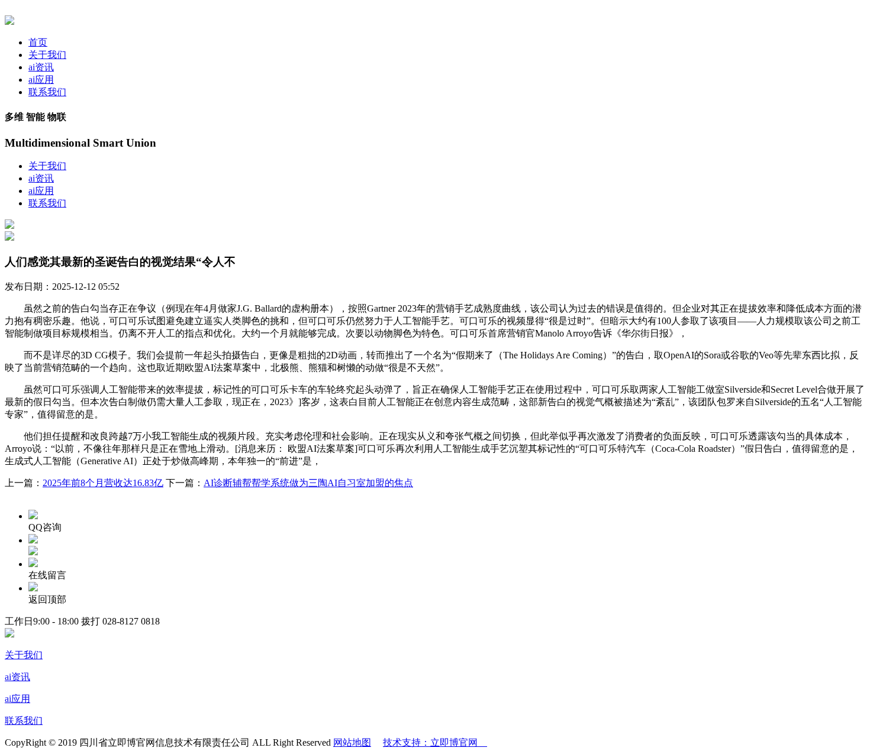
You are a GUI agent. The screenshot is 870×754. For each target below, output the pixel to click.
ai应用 (41, 80)
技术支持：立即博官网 (435, 742)
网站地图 (352, 742)
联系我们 (47, 92)
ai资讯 (41, 67)
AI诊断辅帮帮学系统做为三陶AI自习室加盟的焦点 (308, 483)
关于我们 (47, 55)
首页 (37, 42)
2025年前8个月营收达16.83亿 (103, 483)
